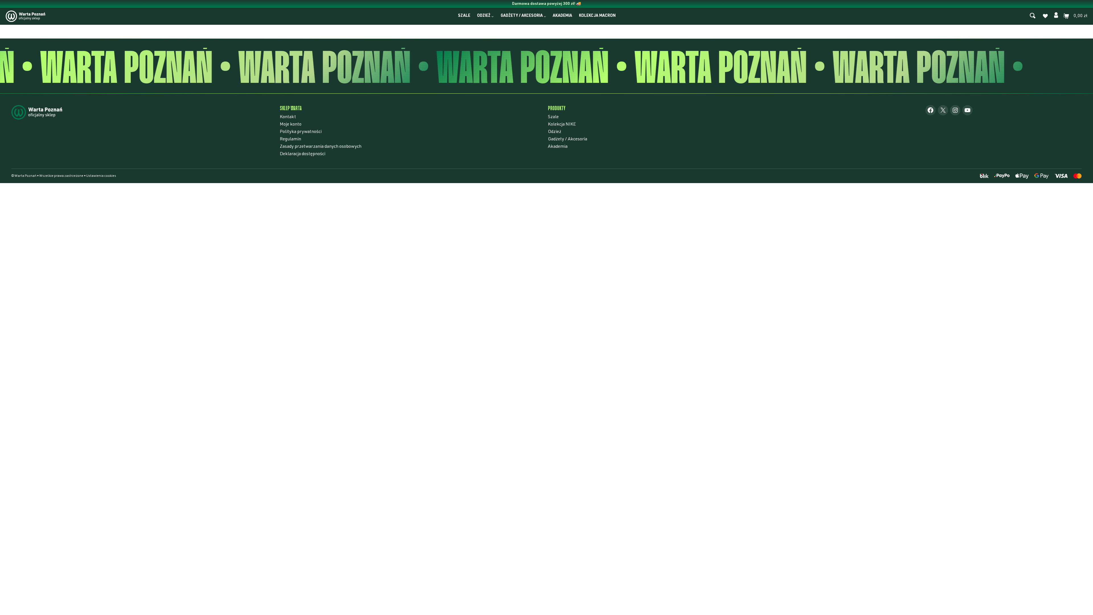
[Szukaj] (1032, 16)
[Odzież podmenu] (492, 16)
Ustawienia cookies (101, 176)
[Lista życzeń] (1045, 17)
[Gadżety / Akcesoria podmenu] (545, 16)
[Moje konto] (1056, 16)
